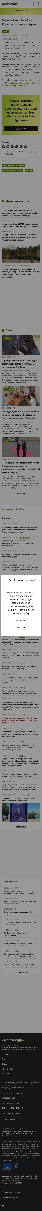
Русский (21, 627)
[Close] (34, 580)
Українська (21, 620)
